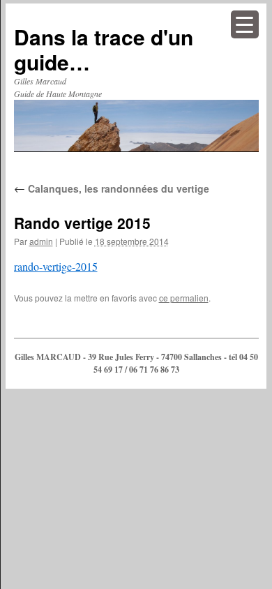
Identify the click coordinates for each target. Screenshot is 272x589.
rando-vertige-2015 (56, 266)
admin (41, 241)
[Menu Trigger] (245, 24)
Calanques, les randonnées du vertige (111, 188)
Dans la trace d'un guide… (103, 49)
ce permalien (184, 298)
